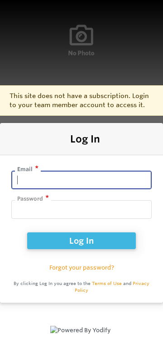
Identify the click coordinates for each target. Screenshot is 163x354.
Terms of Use (107, 283)
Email (25, 169)
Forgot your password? (81, 267)
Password (30, 198)
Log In (81, 241)
